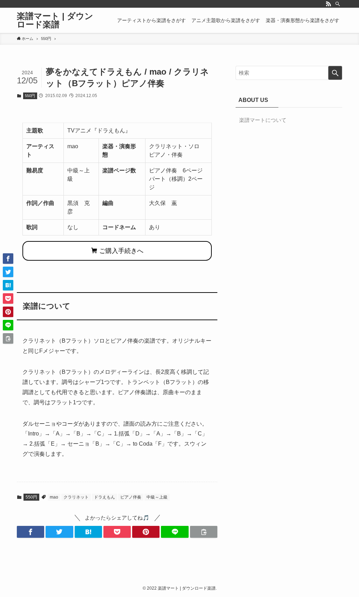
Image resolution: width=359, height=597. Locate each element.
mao (54, 497)
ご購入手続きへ (120, 250)
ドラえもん (104, 497)
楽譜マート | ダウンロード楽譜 (55, 20)
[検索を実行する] (335, 73)
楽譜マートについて (262, 120)
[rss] (328, 4)
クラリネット (76, 497)
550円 (30, 96)
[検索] (337, 4)
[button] (30, 532)
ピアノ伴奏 (130, 497)
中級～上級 (157, 497)
